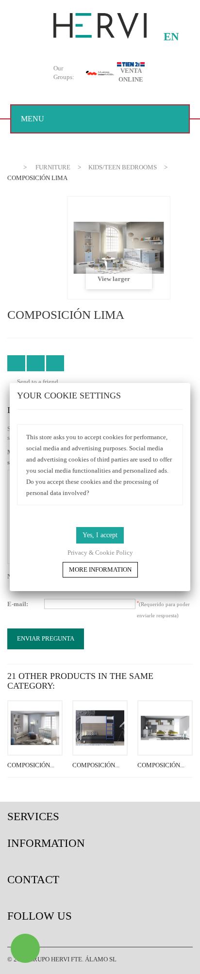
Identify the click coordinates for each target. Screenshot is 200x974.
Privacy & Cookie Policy (100, 552)
